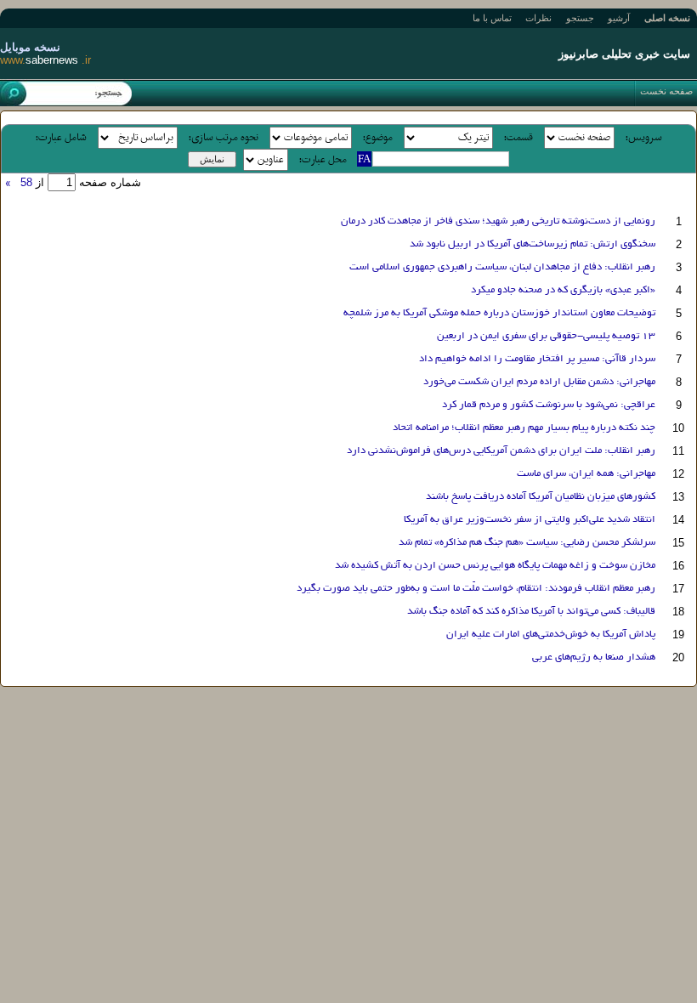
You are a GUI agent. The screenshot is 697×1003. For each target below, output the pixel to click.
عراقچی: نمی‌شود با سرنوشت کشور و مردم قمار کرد (548, 405)
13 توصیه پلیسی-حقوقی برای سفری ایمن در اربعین (546, 336)
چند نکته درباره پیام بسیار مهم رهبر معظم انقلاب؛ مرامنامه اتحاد (524, 428)
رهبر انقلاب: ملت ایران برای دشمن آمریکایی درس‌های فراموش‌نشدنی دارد (501, 450)
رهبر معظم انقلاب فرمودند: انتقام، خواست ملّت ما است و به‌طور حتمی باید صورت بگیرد (476, 588)
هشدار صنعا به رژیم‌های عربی (593, 657)
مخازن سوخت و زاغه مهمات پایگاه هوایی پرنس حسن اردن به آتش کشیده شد (495, 565)
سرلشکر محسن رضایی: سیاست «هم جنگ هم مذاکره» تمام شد (527, 542)
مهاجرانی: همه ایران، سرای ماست (586, 473)
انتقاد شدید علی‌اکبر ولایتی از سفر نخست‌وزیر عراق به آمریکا (529, 519)
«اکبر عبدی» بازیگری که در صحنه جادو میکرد (563, 290)
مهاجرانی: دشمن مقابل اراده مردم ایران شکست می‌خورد (539, 382)
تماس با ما (492, 18)
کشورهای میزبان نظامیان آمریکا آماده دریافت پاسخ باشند (540, 496)
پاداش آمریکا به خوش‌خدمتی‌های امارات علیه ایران (550, 634)
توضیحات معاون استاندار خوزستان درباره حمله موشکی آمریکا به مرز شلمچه (499, 313)
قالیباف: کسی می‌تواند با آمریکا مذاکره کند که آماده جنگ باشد (531, 611)
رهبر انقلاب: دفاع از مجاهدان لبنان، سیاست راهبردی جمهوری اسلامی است (502, 267)
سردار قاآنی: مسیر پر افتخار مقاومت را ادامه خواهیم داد (537, 359)
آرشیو (619, 18)
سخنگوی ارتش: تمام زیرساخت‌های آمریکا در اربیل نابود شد (532, 244)
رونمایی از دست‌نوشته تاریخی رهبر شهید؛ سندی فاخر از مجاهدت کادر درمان (498, 221)
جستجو (580, 18)
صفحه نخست (666, 91)
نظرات (538, 18)
